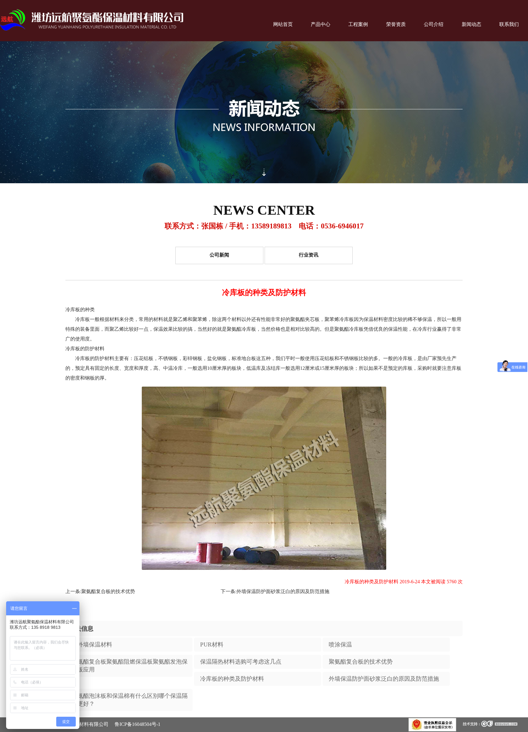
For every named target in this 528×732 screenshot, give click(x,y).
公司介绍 (433, 24)
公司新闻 (219, 255)
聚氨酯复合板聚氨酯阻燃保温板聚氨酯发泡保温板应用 (130, 665)
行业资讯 (308, 255)
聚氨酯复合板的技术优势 (108, 591)
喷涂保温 (340, 644)
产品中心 (320, 24)
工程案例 (358, 24)
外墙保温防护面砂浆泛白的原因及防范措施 (283, 591)
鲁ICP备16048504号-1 (137, 724)
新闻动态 (471, 24)
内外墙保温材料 (92, 644)
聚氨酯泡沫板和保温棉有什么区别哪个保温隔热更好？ (130, 700)
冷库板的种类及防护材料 (232, 679)
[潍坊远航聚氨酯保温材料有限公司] (91, 20)
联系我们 (509, 24)
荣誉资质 (396, 24)
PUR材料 (211, 644)
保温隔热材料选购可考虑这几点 (240, 661)
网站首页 (283, 24)
